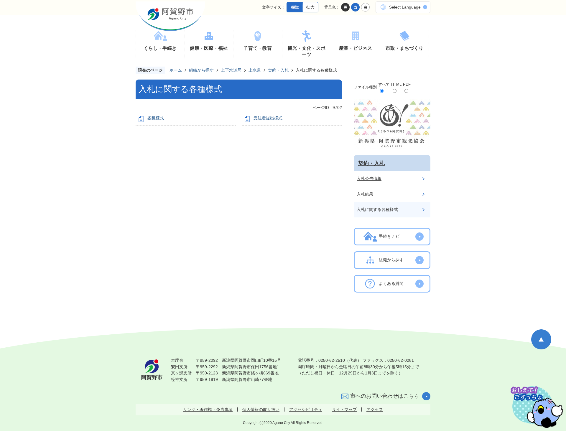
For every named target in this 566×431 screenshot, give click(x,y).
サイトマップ (344, 409)
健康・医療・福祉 (209, 48)
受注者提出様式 (268, 117)
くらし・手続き (160, 48)
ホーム (176, 70)
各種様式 (155, 117)
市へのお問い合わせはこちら (384, 396)
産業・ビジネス (355, 48)
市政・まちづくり (404, 48)
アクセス (374, 409)
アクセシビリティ (305, 409)
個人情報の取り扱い (260, 409)
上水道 (255, 70)
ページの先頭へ (541, 339)
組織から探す (201, 70)
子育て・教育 (257, 48)
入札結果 (365, 194)
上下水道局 (231, 70)
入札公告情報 (369, 178)
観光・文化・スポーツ (306, 51)
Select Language (405, 7)
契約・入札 (278, 70)
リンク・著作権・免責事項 (208, 409)
